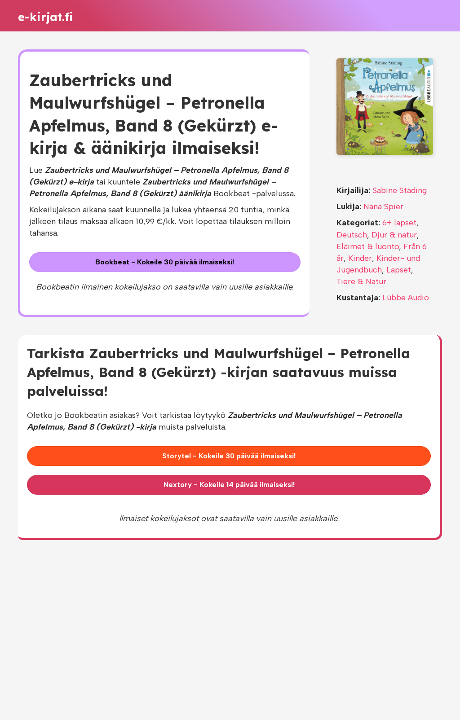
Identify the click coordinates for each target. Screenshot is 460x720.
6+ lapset (399, 223)
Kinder (360, 258)
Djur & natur (394, 235)
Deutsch (351, 235)
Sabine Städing (399, 190)
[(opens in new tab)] (384, 106)
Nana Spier (383, 206)
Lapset (398, 270)
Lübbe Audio (405, 298)
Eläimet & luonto (367, 246)
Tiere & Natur (361, 281)
